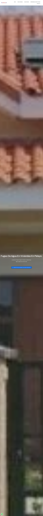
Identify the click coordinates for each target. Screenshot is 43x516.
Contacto (38, 3)
